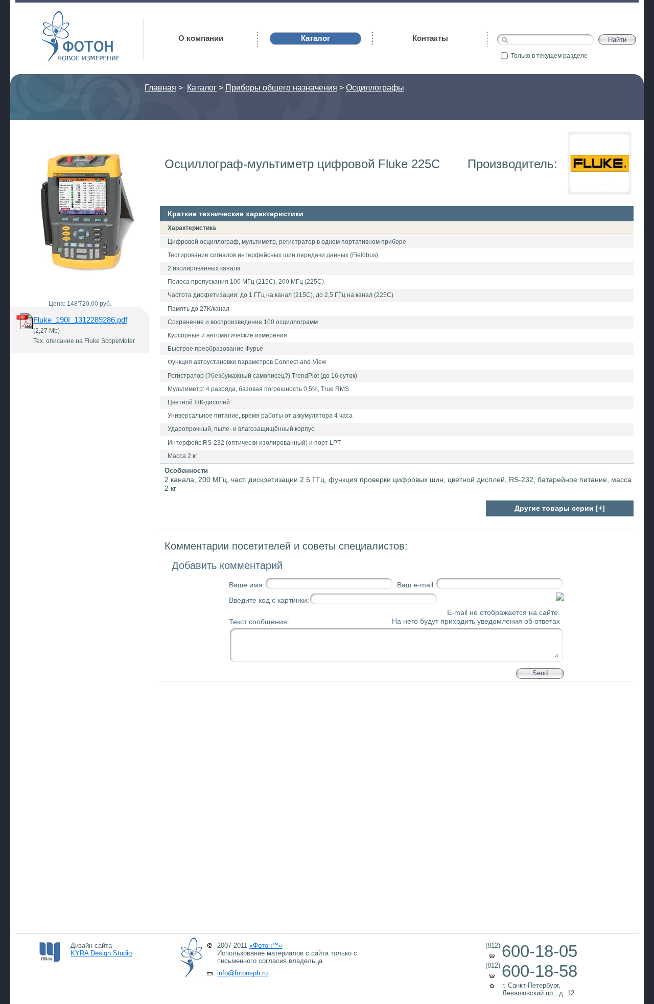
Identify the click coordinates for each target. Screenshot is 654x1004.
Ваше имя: (247, 585)
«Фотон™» (265, 945)
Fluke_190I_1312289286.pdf (80, 319)
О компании (200, 38)
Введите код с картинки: (269, 600)
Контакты (430, 38)
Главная (160, 87)
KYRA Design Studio (101, 953)
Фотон (56, 15)
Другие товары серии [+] (560, 508)
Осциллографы (375, 87)
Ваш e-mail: (416, 585)
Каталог (202, 87)
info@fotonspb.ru (242, 973)
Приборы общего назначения (281, 87)
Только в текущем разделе (549, 55)
